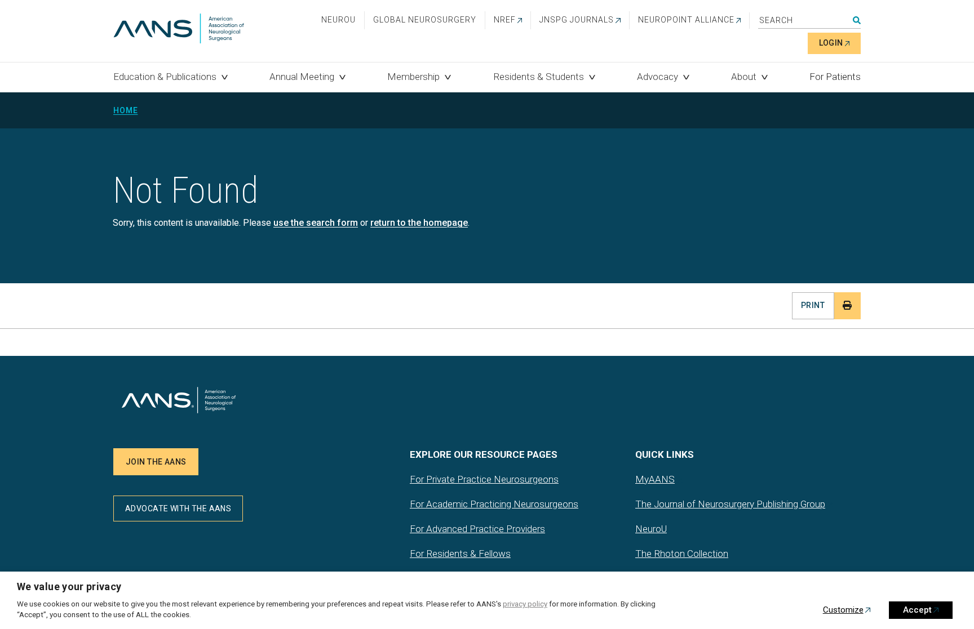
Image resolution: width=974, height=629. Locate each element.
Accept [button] (917, 610)
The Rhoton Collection (681, 553)
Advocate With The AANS (178, 508)
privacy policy (525, 604)
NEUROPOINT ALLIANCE (686, 19)
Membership (413, 76)
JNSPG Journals (576, 19)
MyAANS (655, 479)
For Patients (835, 76)
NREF (505, 19)
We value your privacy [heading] (69, 586)
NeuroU (338, 19)
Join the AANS (156, 461)
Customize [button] (843, 610)
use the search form (315, 222)
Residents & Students (538, 76)
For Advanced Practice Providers (477, 528)
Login (831, 42)
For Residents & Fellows (460, 553)
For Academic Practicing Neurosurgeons (494, 504)
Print (813, 305)
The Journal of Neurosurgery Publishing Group (730, 504)
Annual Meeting (301, 76)
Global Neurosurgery (424, 19)
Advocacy (657, 76)
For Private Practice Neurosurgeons (484, 479)
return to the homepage (419, 222)
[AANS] (178, 30)
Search (857, 20)
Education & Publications (164, 76)
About (743, 76)
